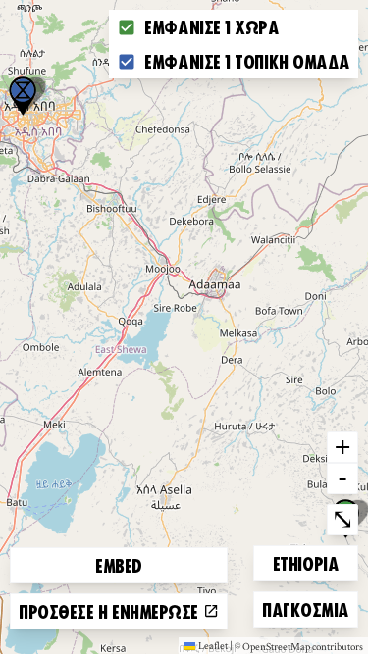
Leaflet (213, 645)
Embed (118, 565)
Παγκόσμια (305, 608)
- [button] (342, 477)
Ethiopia (306, 562)
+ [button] (342, 446)
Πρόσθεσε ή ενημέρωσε (111, 611)
